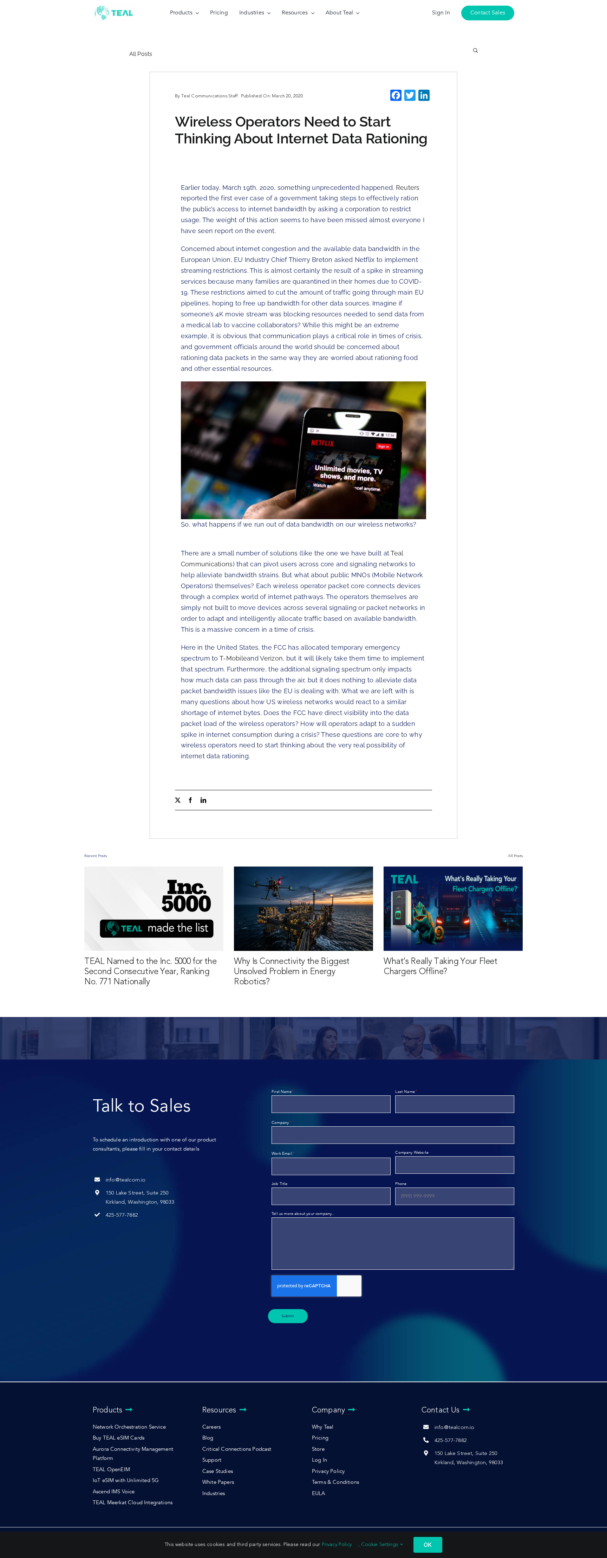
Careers (211, 1427)
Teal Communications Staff (209, 95)
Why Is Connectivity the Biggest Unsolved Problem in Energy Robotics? (292, 971)
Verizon (271, 658)
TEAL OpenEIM (111, 1469)
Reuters (408, 187)
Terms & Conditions (335, 1482)
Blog (208, 1438)
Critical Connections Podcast (237, 1449)
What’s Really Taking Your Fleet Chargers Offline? (440, 966)
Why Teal (322, 1427)
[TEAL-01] (114, 6)
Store (318, 1449)
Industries (213, 1493)
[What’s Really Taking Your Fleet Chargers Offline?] (453, 909)
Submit (288, 1316)
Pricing (320, 1438)
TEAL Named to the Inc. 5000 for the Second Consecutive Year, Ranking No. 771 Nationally (150, 971)
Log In (319, 1460)
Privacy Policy (328, 1471)
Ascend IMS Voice (114, 1491)
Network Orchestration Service (129, 1427)
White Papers (218, 1482)
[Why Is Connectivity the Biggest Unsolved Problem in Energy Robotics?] (303, 909)
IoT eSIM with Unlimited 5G (126, 1480)
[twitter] (178, 800)
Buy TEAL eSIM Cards (118, 1438)
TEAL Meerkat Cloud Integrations (132, 1502)
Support (211, 1460)
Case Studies (217, 1471)
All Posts (140, 54)
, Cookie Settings (379, 1544)
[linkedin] (203, 800)
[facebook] (190, 800)
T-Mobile (233, 658)
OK (428, 1544)
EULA (318, 1493)
